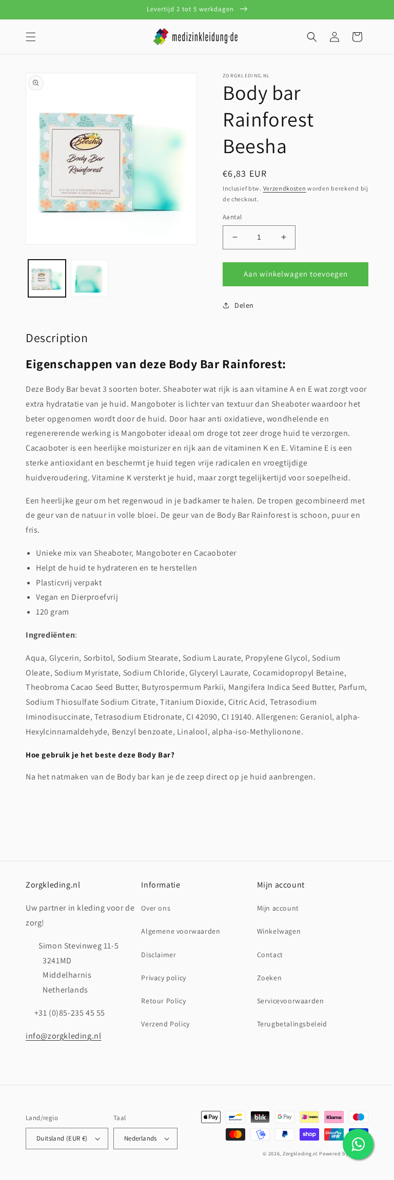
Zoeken (269, 977)
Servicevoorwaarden (290, 1000)
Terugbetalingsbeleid (292, 1023)
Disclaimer (158, 954)
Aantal (232, 217)
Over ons (155, 908)
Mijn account (278, 908)
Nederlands (140, 1138)
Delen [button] (244, 305)
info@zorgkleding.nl (63, 1035)
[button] (30, 37)
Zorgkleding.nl (300, 1153)
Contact (270, 954)
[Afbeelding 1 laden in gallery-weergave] (47, 278)
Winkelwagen (279, 931)
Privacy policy (163, 977)
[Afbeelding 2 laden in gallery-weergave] (89, 278)
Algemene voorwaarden (180, 931)
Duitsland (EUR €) (62, 1138)
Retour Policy (163, 1000)
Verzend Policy (165, 1023)
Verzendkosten (284, 188)
